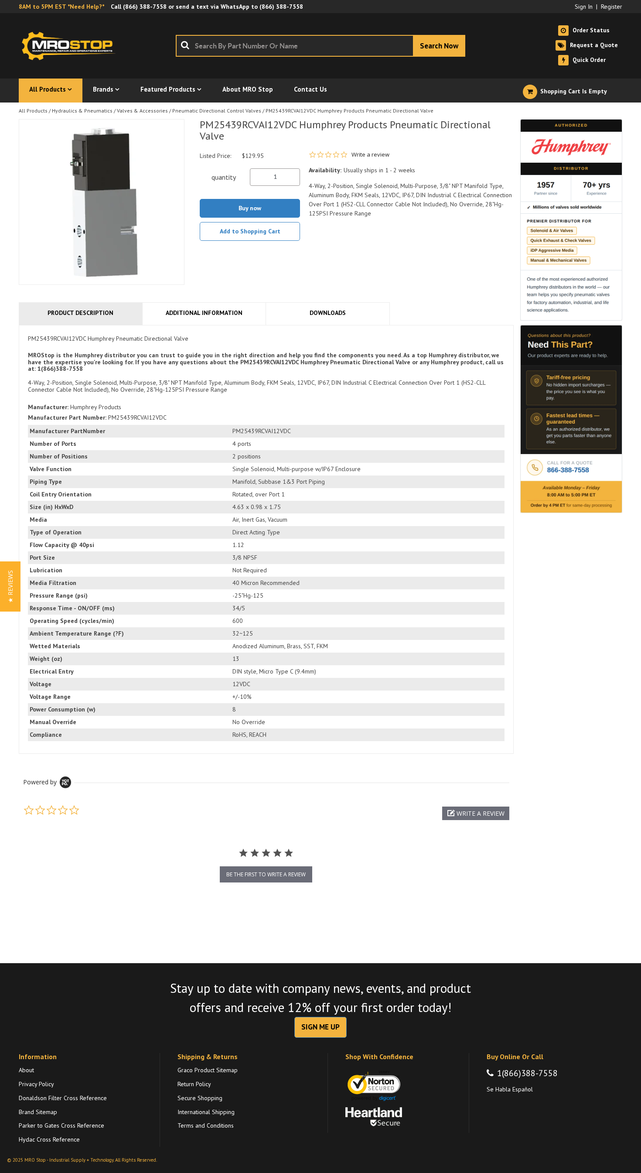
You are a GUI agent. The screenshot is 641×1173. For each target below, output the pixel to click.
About (26, 1070)
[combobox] (320, 46)
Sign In (584, 6)
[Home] (71, 45)
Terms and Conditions (205, 1125)
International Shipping (206, 1112)
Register (611, 6)
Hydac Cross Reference (49, 1139)
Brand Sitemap (38, 1112)
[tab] (266, 539)
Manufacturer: (48, 407)
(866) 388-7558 (145, 6)
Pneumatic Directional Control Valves (216, 110)
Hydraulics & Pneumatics (82, 110)
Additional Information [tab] (204, 313)
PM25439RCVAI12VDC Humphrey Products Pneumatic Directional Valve (349, 110)
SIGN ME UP (320, 1027)
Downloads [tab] (328, 313)
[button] (475, 813)
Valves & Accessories (142, 110)
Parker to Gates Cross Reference (61, 1125)
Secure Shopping (199, 1098)
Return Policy (194, 1084)
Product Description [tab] (80, 313)
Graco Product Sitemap (207, 1070)
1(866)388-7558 (527, 1073)
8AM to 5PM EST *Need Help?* (61, 6)
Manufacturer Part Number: (67, 417)
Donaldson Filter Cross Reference (63, 1098)
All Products (33, 110)
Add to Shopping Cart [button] (250, 231)
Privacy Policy (36, 1084)
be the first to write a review (266, 874)
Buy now (250, 208)
